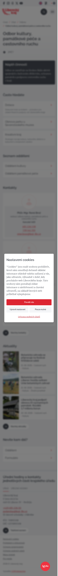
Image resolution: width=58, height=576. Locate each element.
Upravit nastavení (17, 309)
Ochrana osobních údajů (29, 317)
